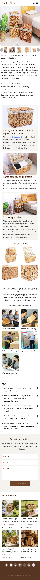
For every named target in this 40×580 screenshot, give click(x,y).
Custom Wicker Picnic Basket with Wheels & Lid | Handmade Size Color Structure (29, 550)
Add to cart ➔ (7, 527)
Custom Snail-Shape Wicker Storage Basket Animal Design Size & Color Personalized (10, 520)
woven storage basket (14, 137)
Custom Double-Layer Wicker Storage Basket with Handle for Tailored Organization (29, 520)
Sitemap (29, 575)
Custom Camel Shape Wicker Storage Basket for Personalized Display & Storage (10, 550)
